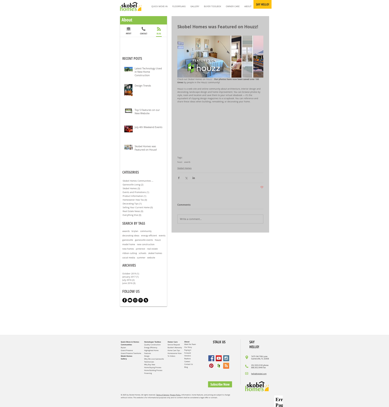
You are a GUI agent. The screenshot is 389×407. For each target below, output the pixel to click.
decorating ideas (130, 235)
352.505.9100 (257, 365)
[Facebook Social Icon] (211, 358)
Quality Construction (152, 344)
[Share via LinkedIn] (193, 177)
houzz (179, 162)
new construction (146, 244)
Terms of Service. (162, 395)
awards (187, 162)
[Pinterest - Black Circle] (140, 300)
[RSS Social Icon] (226, 366)
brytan (135, 231)
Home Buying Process (152, 367)
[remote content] (220, 128)
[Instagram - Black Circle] (135, 300)
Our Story (188, 347)
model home (128, 244)
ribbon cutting (129, 253)
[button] (262, 4)
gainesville (127, 240)
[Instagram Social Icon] (226, 358)
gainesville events (144, 240)
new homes (128, 248)
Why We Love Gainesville (154, 359)
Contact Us (188, 364)
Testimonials (149, 362)
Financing (148, 373)
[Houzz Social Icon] (219, 366)
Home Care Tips (174, 350)
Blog (186, 367)
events (162, 235)
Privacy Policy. (175, 395)
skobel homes (155, 253)
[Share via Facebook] (178, 177)
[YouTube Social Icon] (219, 358)
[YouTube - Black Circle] (130, 300)
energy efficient (149, 235)
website (151, 257)
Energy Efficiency (150, 347)
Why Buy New (149, 364)
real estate (152, 248)
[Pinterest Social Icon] (211, 366)
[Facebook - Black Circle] (124, 300)
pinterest (140, 248)
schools (142, 253)
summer (141, 257)
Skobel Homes (184, 168)
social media (128, 257)
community (145, 231)
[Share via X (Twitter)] (186, 177)
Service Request (174, 344)
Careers (187, 361)
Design (147, 356)
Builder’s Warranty (175, 347)
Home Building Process (153, 370)
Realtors (187, 358)
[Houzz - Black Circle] (146, 300)
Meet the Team (190, 344)
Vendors (187, 356)
